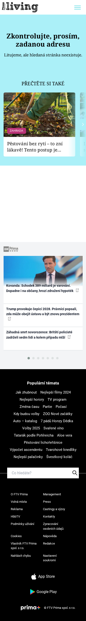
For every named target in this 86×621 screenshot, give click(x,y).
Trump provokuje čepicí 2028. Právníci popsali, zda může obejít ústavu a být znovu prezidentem (42, 311)
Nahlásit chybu (21, 555)
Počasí (61, 407)
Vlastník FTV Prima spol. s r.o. (24, 546)
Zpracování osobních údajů (53, 526)
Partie (47, 407)
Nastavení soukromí (50, 558)
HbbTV (15, 516)
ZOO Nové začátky (57, 414)
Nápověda (50, 536)
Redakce (49, 543)
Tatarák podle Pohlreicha (34, 435)
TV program (57, 399)
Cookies (16, 536)
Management (52, 494)
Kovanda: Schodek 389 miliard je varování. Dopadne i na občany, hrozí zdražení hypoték (40, 288)
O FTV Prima (19, 494)
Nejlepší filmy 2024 (55, 392)
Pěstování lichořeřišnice (43, 442)
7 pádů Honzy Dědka (57, 421)
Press (47, 501)
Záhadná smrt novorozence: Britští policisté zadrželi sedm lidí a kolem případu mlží (39, 334)
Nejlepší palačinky (28, 457)
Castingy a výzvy (54, 509)
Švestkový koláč (59, 457)
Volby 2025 (31, 428)
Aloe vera (64, 435)
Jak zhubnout (26, 392)
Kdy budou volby (26, 414)
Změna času (29, 407)
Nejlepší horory (32, 399)
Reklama (17, 509)
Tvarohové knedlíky (61, 450)
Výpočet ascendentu (26, 450)
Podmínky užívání (22, 524)
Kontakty (49, 516)
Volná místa (19, 501)
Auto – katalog (25, 421)
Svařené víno (53, 428)
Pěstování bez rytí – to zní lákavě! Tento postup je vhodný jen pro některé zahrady (35, 146)
